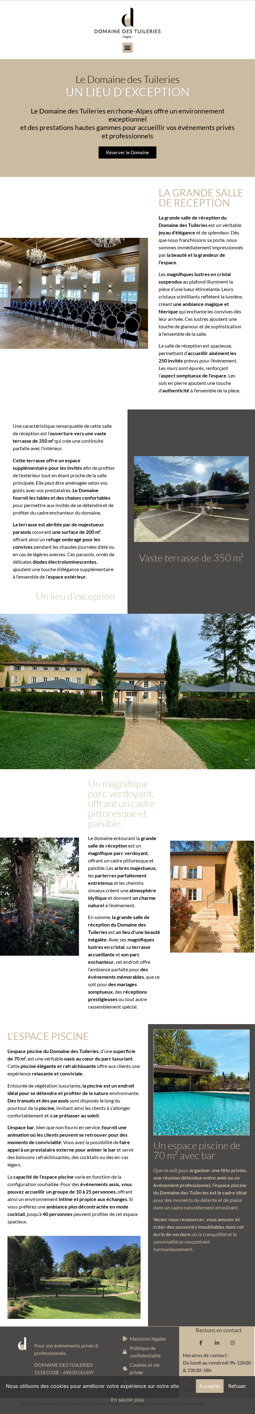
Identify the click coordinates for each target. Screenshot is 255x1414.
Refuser (237, 1386)
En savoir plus (127, 1400)
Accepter (209, 1386)
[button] (128, 48)
